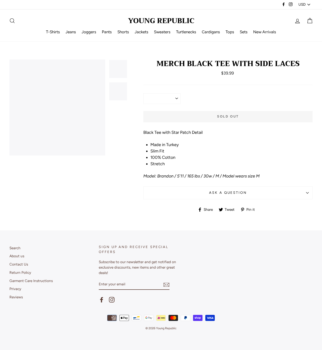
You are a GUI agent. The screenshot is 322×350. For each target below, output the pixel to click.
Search (15, 248)
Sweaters (162, 32)
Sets (244, 32)
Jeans (71, 32)
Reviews (16, 297)
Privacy (15, 289)
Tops (230, 32)
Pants (107, 32)
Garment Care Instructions (31, 280)
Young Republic (161, 21)
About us (16, 256)
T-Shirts (53, 32)
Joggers (89, 32)
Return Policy (20, 272)
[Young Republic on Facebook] (101, 300)
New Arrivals (264, 32)
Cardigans (211, 32)
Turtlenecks (186, 32)
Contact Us (18, 264)
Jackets (141, 32)
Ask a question (228, 192)
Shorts (123, 32)
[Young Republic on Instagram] (112, 300)
